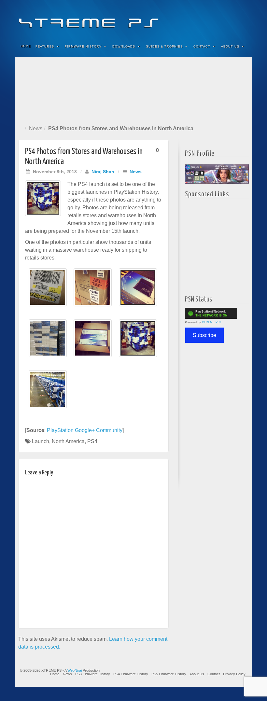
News (35, 128)
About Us (230, 46)
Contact (201, 46)
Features (44, 46)
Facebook (199, 19)
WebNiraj (74, 670)
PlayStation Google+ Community (84, 430)
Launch (40, 441)
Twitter (225, 19)
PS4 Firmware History (130, 674)
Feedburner (208, 19)
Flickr (216, 19)
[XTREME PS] (133, 19)
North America (68, 441)
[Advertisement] (133, 89)
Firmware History (83, 46)
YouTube (234, 19)
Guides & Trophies (164, 46)
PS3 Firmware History (92, 674)
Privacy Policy (234, 674)
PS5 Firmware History (168, 674)
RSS (243, 19)
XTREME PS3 (211, 322)
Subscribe (204, 335)
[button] (47, 290)
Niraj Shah (102, 171)
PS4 (92, 441)
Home (26, 46)
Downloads (123, 46)
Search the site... (243, 46)
